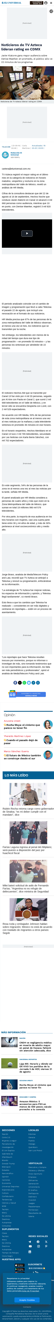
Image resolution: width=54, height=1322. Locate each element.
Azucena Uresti (12, 720)
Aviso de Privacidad (30, 1291)
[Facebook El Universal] (38, 1242)
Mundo (5, 1160)
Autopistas (7, 1222)
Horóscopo (33, 1210)
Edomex (32, 1134)
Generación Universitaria (34, 1185)
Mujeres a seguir (9, 1141)
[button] (36, 3)
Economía (6, 1183)
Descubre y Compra (37, 1167)
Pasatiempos (34, 1207)
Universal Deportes (10, 1186)
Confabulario (7, 1196)
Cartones (6, 1180)
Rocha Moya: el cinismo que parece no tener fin (22, 726)
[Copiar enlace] (33, 683)
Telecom (6, 147)
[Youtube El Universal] (30, 1247)
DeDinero (33, 1197)
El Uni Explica (8, 1150)
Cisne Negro (7, 1256)
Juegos (32, 1203)
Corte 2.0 (6, 1137)
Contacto (27, 1307)
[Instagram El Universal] (38, 1247)
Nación (5, 1134)
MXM (4, 1206)
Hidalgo (32, 1144)
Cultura (5, 1193)
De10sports (34, 1193)
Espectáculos (8, 1190)
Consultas (6, 1226)
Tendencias (7, 1200)
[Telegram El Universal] (30, 1242)
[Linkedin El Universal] (30, 1252)
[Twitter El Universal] (46, 1242)
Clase (4, 1233)
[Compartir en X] (20, 683)
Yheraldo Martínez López (17, 736)
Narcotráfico (7, 1173)
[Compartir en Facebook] (15, 683)
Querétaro (33, 1147)
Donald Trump (8, 1164)
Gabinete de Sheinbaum (7, 1155)
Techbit (5, 1209)
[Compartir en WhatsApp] (24, 683)
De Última (6, 1243)
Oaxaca (32, 1137)
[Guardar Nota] (38, 683)
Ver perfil (15, 157)
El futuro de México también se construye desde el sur (22, 757)
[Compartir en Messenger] (29, 683)
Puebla (32, 1141)
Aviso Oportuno (35, 1174)
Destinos (6, 1219)
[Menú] (51, 3)
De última (6, 1216)
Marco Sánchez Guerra (16, 751)
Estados (5, 1170)
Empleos (32, 1177)
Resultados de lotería (35, 1214)
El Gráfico (33, 1190)
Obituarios (33, 1180)
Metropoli (6, 1167)
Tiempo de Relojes (10, 1253)
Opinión (9, 715)
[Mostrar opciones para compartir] (51, 11)
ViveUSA (32, 1200)
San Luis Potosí (35, 1150)
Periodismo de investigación (8, 1145)
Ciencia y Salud (9, 1203)
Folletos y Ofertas (36, 1170)
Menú (4, 1213)
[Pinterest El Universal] (46, 1247)
